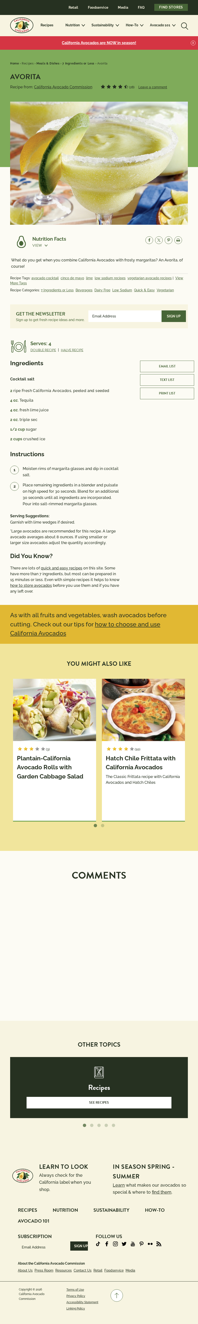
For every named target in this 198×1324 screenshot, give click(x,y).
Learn (119, 1185)
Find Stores (171, 7)
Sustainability (103, 25)
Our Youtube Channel (132, 1243)
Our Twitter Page (124, 1243)
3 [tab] (99, 1125)
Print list (167, 393)
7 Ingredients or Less (57, 290)
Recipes (47, 25)
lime (89, 278)
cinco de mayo (72, 278)
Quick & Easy (144, 290)
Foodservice (98, 7)
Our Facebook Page (106, 1243)
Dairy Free (102, 290)
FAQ (141, 7)
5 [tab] (113, 1125)
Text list (167, 379)
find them (161, 1192)
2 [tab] (102, 825)
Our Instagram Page (115, 1243)
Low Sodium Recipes (110, 278)
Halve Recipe (72, 350)
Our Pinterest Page (141, 1243)
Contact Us (83, 1270)
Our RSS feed (158, 1243)
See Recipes (99, 1102)
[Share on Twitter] (159, 240)
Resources (63, 1270)
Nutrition (72, 25)
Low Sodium (122, 290)
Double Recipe (43, 350)
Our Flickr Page (150, 1243)
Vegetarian (165, 290)
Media (123, 7)
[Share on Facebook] (149, 240)
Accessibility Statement (82, 1302)
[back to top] (116, 1295)
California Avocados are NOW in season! (99, 43)
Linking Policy (75, 1308)
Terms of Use (75, 1289)
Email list (167, 366)
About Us (25, 1270)
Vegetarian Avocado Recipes (149, 278)
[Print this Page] (178, 240)
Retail (73, 7)
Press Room (44, 1270)
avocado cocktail (45, 278)
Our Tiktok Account (98, 1243)
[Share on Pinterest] (168, 240)
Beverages (84, 290)
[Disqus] (99, 945)
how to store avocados (31, 585)
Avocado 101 (160, 25)
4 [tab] (106, 1125)
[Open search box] (184, 25)
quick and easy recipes (61, 568)
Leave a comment (152, 87)
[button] (49, 245)
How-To (132, 25)
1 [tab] (95, 825)
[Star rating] (103, 87)
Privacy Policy (75, 1296)
